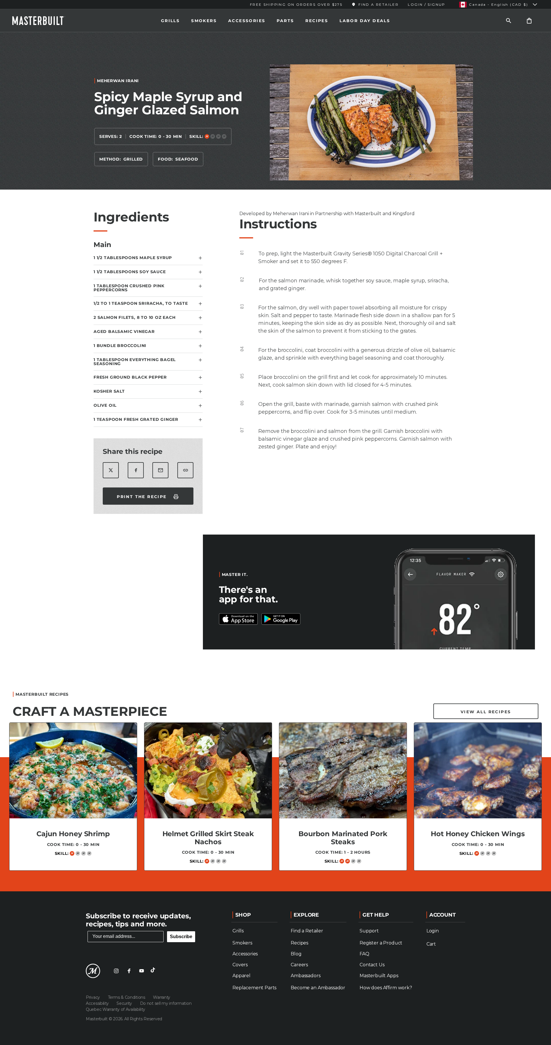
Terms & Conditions (127, 997)
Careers (299, 964)
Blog (296, 954)
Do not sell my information (166, 1003)
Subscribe (181, 936)
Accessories (246, 20)
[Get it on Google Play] (238, 619)
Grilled (133, 159)
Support (369, 931)
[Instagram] (116, 970)
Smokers (204, 20)
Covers (240, 964)
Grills (170, 20)
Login (432, 931)
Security (125, 1003)
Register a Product (381, 943)
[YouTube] (141, 970)
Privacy (93, 997)
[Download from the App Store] (280, 619)
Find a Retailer (307, 931)
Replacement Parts (254, 987)
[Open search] (508, 20)
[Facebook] (128, 970)
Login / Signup (426, 4)
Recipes (316, 20)
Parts (285, 20)
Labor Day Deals (364, 20)
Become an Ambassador (318, 987)
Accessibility (98, 1003)
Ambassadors (305, 975)
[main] (275, 459)
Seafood (186, 159)
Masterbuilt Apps (379, 975)
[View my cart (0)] (529, 20)
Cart (431, 944)
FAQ (364, 954)
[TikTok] (154, 970)
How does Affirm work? (386, 987)
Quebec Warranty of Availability (115, 1009)
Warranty (161, 997)
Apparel (241, 975)
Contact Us (372, 964)
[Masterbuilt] (43, 20)
